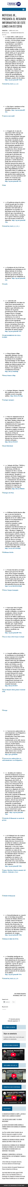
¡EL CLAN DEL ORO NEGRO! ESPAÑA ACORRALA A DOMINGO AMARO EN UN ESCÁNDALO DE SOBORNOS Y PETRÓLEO (14, 1127)
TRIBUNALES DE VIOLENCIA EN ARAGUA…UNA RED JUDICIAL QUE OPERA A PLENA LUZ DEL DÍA (13, 1140)
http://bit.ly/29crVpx (16, 396)
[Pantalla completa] (24, 1081)
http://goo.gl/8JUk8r (11, 754)
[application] (14, 1075)
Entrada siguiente (13, 1021)
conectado (18, 1037)
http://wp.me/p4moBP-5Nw (13, 974)
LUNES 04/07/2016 (13, 30)
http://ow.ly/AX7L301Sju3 (13, 548)
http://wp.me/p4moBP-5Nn (13, 633)
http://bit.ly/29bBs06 (18, 489)
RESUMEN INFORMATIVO (17, 32)
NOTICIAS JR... (6, 32)
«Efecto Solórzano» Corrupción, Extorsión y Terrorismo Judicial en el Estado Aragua (12, 1163)
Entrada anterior (15, 1019)
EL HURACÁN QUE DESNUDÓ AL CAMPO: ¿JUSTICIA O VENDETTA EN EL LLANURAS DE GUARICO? (14, 1115)
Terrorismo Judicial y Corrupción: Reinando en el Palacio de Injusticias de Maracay (13, 1168)
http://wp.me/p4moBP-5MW (13, 80)
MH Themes (22, 1185)
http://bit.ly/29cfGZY (11, 442)
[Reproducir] (4, 1081)
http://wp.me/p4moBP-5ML (13, 866)
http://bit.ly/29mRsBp (11, 371)
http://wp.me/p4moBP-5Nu (13, 331)
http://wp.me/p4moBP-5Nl (13, 181)
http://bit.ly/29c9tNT (11, 686)
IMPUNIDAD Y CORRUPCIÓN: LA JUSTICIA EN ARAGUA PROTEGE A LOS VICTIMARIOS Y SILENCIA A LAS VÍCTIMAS (14, 1156)
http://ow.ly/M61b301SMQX (13, 586)
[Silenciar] (21, 1081)
